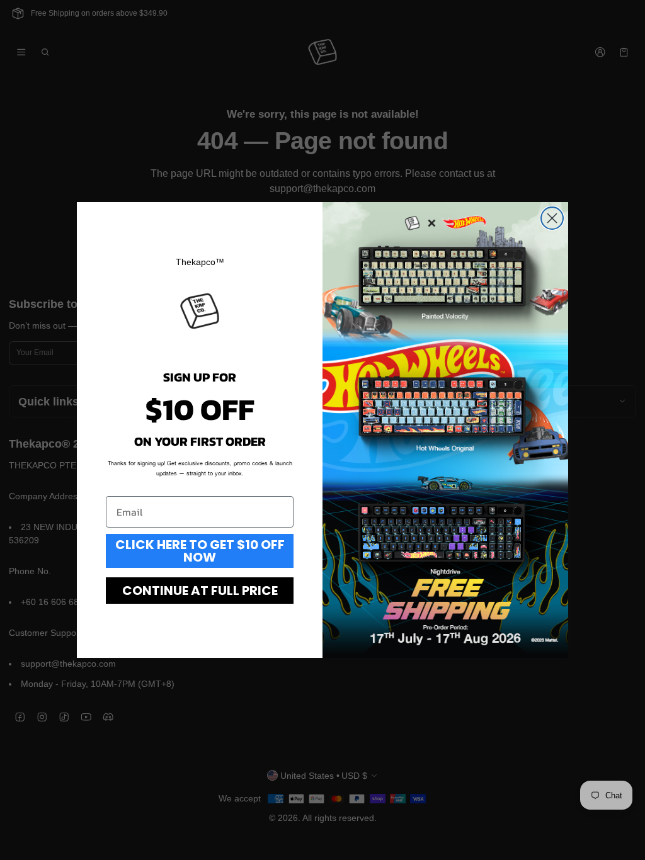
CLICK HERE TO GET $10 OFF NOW (200, 551)
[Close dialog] (552, 218)
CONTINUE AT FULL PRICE (200, 590)
